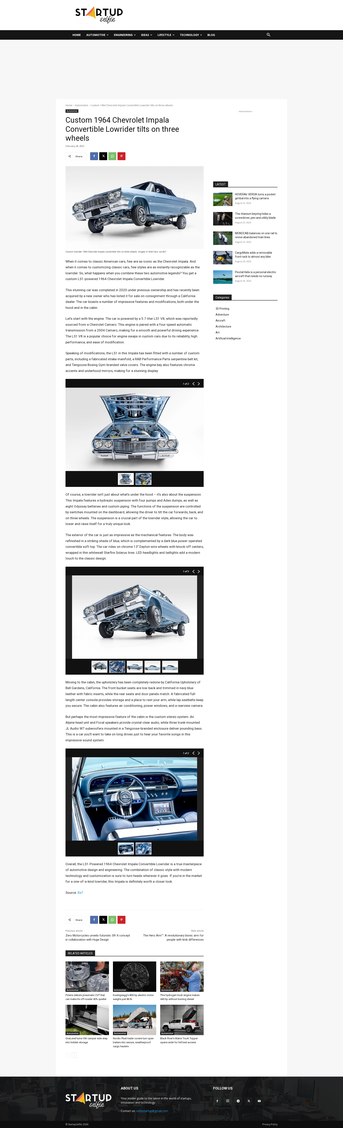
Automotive (81, 105)
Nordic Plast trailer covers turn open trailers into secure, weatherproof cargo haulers (133, 1042)
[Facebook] (94, 156)
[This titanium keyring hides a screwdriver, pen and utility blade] (222, 218)
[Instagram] (228, 1101)
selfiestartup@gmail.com (152, 1111)
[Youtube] (259, 1101)
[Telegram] (238, 1101)
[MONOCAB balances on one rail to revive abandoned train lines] (222, 238)
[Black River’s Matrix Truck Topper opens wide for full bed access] (182, 1020)
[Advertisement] (210, 14)
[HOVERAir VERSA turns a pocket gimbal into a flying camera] (222, 199)
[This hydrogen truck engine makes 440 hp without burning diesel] (182, 976)
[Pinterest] (121, 156)
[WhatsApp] (112, 156)
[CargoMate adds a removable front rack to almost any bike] (222, 257)
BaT (80, 893)
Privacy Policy (269, 1124)
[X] (103, 156)
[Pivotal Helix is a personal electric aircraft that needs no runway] (222, 277)
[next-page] (74, 1055)
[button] (268, 35)
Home (69, 105)
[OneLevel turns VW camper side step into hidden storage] (87, 1020)
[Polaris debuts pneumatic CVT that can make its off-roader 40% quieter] (87, 976)
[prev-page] (68, 1055)
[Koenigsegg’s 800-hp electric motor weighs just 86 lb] (134, 976)
